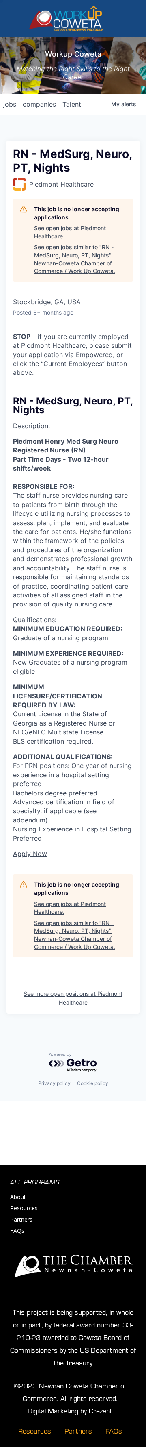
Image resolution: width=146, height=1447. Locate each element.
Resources (24, 1208)
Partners (21, 1219)
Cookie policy (92, 1083)
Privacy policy (54, 1083)
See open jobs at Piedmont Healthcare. (70, 232)
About (18, 1197)
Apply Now (30, 854)
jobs (9, 104)
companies (39, 104)
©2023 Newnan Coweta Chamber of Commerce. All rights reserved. (70, 1391)
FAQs (17, 1231)
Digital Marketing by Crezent (70, 1410)
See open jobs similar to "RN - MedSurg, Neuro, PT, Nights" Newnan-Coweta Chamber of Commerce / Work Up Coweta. (74, 259)
